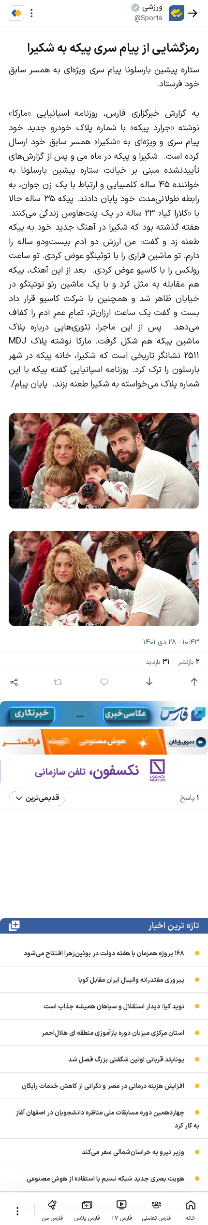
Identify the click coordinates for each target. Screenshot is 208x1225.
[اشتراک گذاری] (14, 682)
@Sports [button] (148, 18)
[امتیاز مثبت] (194, 682)
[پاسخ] (104, 682)
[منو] (31, 13)
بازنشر (188, 662)
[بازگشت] (192, 13)
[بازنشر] (57, 682)
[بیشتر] (17, 1211)
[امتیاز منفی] (149, 682)
